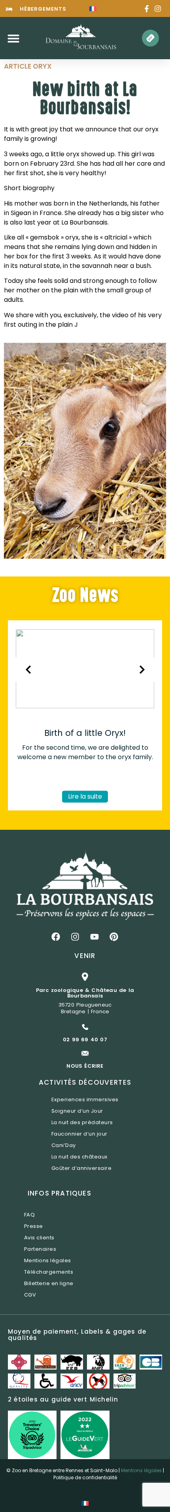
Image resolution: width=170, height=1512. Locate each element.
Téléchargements (49, 1272)
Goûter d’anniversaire (81, 1168)
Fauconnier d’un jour (79, 1134)
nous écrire (84, 1066)
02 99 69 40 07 (85, 1039)
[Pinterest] (114, 936)
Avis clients (39, 1237)
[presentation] (28, 669)
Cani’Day (63, 1145)
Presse (33, 1226)
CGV (30, 1295)
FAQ (29, 1214)
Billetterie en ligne (49, 1283)
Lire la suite (85, 796)
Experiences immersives (85, 1099)
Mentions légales (47, 1260)
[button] (13, 38)
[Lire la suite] (85, 706)
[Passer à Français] (92, 8)
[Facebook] (55, 936)
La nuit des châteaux (79, 1156)
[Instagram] (75, 936)
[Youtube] (94, 936)
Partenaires (40, 1249)
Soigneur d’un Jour (77, 1111)
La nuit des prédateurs (82, 1122)
